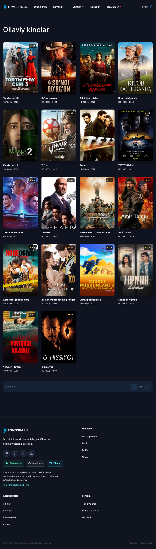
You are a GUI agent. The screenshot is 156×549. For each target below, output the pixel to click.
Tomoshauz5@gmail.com (16, 485)
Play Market (16, 463)
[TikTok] (23, 453)
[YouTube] (14, 453)
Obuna (56, 463)
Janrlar (77, 6)
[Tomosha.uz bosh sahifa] (15, 7)
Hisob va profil (89, 503)
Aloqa (85, 457)
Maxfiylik (87, 517)
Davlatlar (58, 6)
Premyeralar (9, 517)
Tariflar (85, 450)
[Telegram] (6, 453)
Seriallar (95, 6)
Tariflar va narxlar (91, 510)
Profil (145, 6)
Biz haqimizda (89, 436)
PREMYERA (112, 6)
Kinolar (6, 503)
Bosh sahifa (40, 6)
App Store (37, 463)
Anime (6, 524)
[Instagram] (31, 453)
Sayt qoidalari (147, 543)
